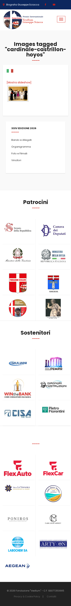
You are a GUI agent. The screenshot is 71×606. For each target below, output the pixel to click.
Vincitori (16, 160)
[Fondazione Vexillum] (18, 283)
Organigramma (21, 146)
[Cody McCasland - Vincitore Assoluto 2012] (18, 94)
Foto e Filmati (19, 153)
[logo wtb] (18, 388)
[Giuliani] (18, 363)
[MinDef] (53, 256)
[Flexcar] (53, 468)
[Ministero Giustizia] (18, 255)
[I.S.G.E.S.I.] (53, 283)
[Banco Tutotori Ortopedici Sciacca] (18, 308)
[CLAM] (53, 519)
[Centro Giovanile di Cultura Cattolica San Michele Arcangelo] (53, 309)
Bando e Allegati (21, 140)
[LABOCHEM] (18, 544)
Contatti (51, 596)
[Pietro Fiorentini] (53, 409)
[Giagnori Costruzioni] (53, 384)
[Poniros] (18, 519)
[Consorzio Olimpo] (53, 362)
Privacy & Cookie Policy (27, 596)
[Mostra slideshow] (19, 82)
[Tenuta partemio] (18, 488)
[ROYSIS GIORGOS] (53, 542)
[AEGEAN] (18, 566)
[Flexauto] (18, 468)
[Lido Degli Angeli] (53, 494)
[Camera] (53, 230)
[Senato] (18, 227)
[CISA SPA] (18, 414)
